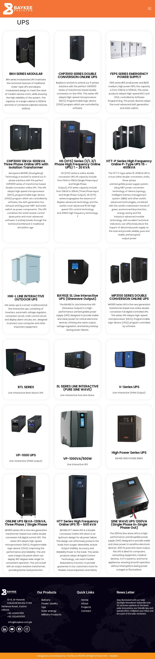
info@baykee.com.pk (20, 622)
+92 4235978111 (15, 613)
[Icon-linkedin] (5, 629)
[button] (149, 8)
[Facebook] (19, 629)
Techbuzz (72, 655)
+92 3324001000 (16, 616)
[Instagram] (27, 629)
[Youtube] (12, 629)
